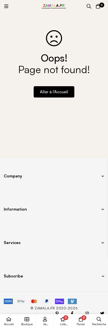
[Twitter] (102, 313)
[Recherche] (88, 6)
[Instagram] (87, 313)
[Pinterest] (57, 313)
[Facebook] (72, 313)
